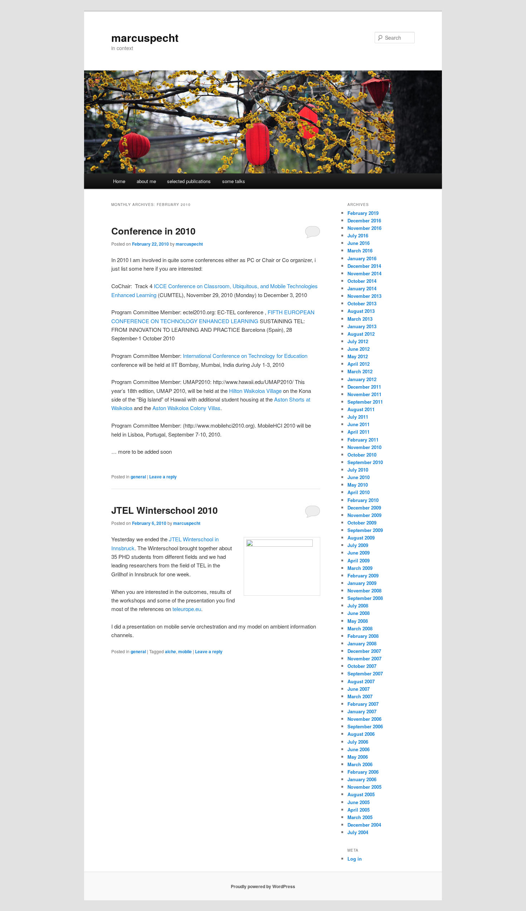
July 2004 (357, 832)
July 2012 (357, 341)
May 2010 (357, 484)
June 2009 (358, 552)
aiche (170, 651)
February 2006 (363, 771)
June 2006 (358, 749)
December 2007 (364, 650)
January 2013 (361, 326)
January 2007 (361, 711)
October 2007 (361, 666)
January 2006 (361, 779)
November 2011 (364, 394)
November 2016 (364, 228)
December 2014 (364, 265)
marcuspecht (145, 37)
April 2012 (358, 363)
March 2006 (359, 764)
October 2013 (361, 303)
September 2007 (365, 673)
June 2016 (358, 243)
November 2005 (364, 786)
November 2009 (364, 515)
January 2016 (361, 258)
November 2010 (364, 447)
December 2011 (364, 386)
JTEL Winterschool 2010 (164, 510)
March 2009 (359, 568)
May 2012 (357, 356)
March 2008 (359, 628)
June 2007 (358, 688)
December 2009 (364, 507)
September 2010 (365, 462)
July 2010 (357, 469)
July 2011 (357, 416)
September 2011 (365, 401)
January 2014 (361, 288)
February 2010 (363, 500)
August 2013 (361, 310)
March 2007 (359, 696)
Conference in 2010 (153, 230)
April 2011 (358, 431)
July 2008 (357, 605)
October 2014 (361, 280)
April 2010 (358, 492)
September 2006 (365, 726)
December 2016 (364, 220)
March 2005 (359, 817)
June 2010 (358, 477)
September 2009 (365, 530)
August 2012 (361, 333)
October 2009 (361, 522)
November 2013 (364, 295)
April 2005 (358, 809)
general (138, 476)
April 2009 (358, 560)
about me (146, 181)
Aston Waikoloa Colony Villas (186, 408)
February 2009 (363, 575)
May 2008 (357, 620)
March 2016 (359, 250)
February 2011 (363, 439)
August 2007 (361, 681)
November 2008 (364, 590)
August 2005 (361, 794)
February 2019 (363, 213)
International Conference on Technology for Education (245, 355)
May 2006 (357, 756)
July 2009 (357, 545)
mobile (185, 651)
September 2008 (365, 598)
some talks (233, 181)
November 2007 (364, 658)
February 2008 (363, 635)
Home (119, 181)
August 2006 (361, 733)
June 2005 (358, 802)
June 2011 (358, 424)
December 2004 (364, 824)
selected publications (189, 181)
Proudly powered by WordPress (263, 886)
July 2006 (357, 741)
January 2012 (361, 379)
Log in (354, 858)
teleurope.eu (186, 608)
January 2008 (361, 643)
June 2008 (358, 613)
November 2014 (364, 273)
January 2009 (361, 583)
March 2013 (359, 318)
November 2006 (364, 718)
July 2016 (357, 235)
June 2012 (358, 348)
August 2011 (361, 409)
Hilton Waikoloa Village (255, 390)
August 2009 (361, 537)
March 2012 (359, 371)
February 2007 (363, 703)
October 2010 (361, 454)
